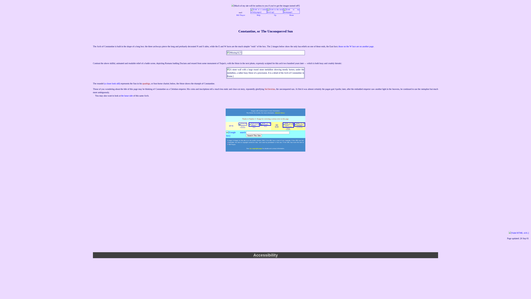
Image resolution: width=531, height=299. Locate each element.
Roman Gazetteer (288, 129)
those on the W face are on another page (356, 46)
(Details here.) (280, 113)
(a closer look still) (112, 83)
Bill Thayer (240, 15)
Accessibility (265, 255)
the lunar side (127, 96)
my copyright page (255, 148)
